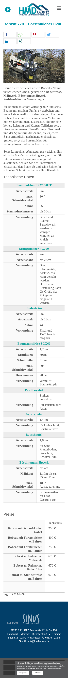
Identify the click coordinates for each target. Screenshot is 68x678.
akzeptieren (23, 673)
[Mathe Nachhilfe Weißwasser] (35, 623)
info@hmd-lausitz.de (38, 641)
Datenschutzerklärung (54, 668)
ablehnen (38, 673)
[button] (10, 35)
